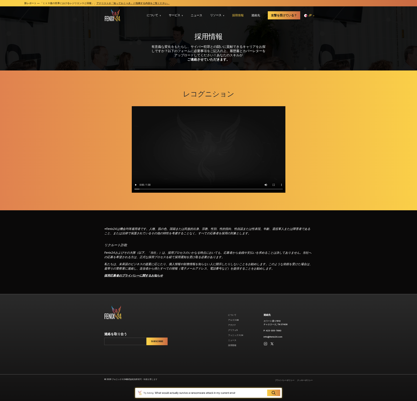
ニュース (196, 15)
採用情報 (238, 15)
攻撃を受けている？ (284, 15)
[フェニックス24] (112, 15)
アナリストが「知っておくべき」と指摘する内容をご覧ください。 (100, 3)
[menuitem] (154, 15)
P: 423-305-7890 (272, 330)
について (152, 15)
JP (310, 15)
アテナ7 (232, 325)
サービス (174, 15)
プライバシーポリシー (285, 380)
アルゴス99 (233, 320)
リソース (216, 15)
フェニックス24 (235, 335)
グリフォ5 (232, 330)
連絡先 (255, 15)
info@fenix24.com (273, 336)
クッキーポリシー (305, 380)
